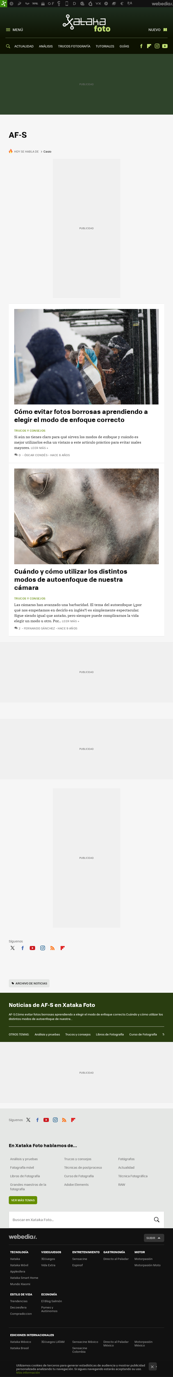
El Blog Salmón (51, 1301)
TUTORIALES (105, 46)
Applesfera (17, 1271)
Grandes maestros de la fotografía (28, 1186)
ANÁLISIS (46, 46)
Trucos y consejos (30, 430)
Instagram (157, 46)
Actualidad (126, 1167)
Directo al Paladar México (116, 1343)
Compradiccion (21, 1313)
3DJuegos (48, 1259)
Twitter (12, 947)
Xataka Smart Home (24, 1277)
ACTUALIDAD (24, 46)
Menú (18, 29)
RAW (121, 1184)
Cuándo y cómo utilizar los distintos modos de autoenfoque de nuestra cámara (70, 579)
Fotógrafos (126, 1159)
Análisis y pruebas (47, 1034)
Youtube (165, 46)
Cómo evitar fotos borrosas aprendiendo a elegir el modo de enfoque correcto (81, 415)
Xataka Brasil (19, 1348)
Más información (28, 1372)
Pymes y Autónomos (49, 1309)
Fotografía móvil (22, 1167)
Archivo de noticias (31, 983)
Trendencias (18, 1301)
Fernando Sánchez (39, 628)
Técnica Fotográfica (133, 1176)
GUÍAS (124, 46)
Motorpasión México (143, 1343)
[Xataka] (3, 3)
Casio (47, 151)
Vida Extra (48, 1265)
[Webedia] (23, 1236)
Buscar (157, 1220)
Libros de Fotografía (110, 1034)
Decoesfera (18, 1307)
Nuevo (154, 29)
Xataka (15, 1259)
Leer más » (39, 448)
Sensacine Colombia (79, 1350)
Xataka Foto (86, 23)
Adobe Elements (76, 1184)
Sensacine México (85, 1341)
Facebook (141, 46)
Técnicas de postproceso (83, 1167)
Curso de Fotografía (143, 1034)
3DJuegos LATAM (53, 1341)
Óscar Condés (36, 455)
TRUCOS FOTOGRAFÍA (74, 46)
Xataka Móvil (19, 1265)
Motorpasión (143, 1259)
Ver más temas (23, 1200)
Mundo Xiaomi (20, 1284)
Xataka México (20, 1341)
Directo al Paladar (116, 1259)
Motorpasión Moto (147, 1265)
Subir (150, 1238)
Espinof (77, 1265)
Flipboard (149, 46)
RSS (52, 947)
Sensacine (79, 1259)
